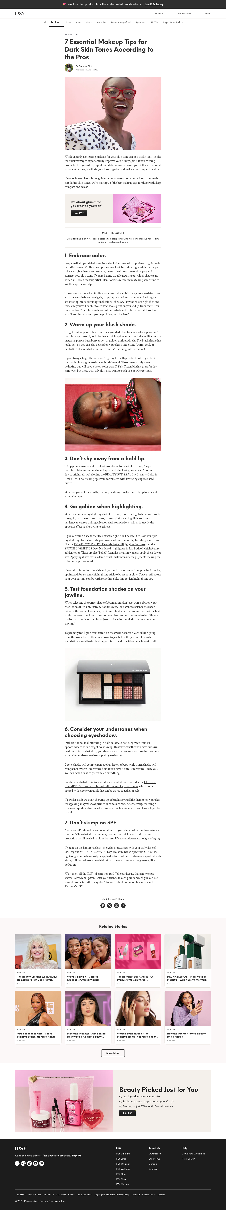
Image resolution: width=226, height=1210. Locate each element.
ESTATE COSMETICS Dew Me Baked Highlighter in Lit (99, 549)
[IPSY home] (20, 13)
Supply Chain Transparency (143, 1195)
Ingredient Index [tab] (173, 22)
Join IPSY (79, 213)
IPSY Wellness (123, 1169)
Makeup (68, 34)
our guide (126, 349)
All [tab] (44, 22)
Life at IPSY (154, 1159)
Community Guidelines (193, 1153)
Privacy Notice (34, 1195)
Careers (153, 1164)
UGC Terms (61, 1195)
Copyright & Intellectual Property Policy (112, 1195)
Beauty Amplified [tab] (121, 22)
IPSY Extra (121, 1159)
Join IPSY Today (154, 4)
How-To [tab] (101, 22)
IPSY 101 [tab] (154, 22)
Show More (113, 1053)
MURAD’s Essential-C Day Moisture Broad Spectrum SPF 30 (116, 852)
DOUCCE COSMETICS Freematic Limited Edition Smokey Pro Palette (110, 784)
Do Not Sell (49, 1195)
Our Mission (155, 1153)
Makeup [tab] (56, 22)
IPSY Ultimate (123, 1153)
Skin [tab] (68, 22)
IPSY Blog (121, 1179)
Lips (76, 34)
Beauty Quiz (133, 874)
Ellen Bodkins (110, 280)
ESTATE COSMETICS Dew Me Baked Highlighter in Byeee (109, 544)
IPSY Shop (121, 1174)
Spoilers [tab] (140, 22)
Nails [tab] (89, 22)
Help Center (188, 1159)
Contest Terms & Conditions (80, 1195)
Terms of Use (20, 1195)
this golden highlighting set (136, 579)
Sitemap (153, 1169)
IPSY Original (123, 1164)
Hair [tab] (78, 22)
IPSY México (122, 1184)
